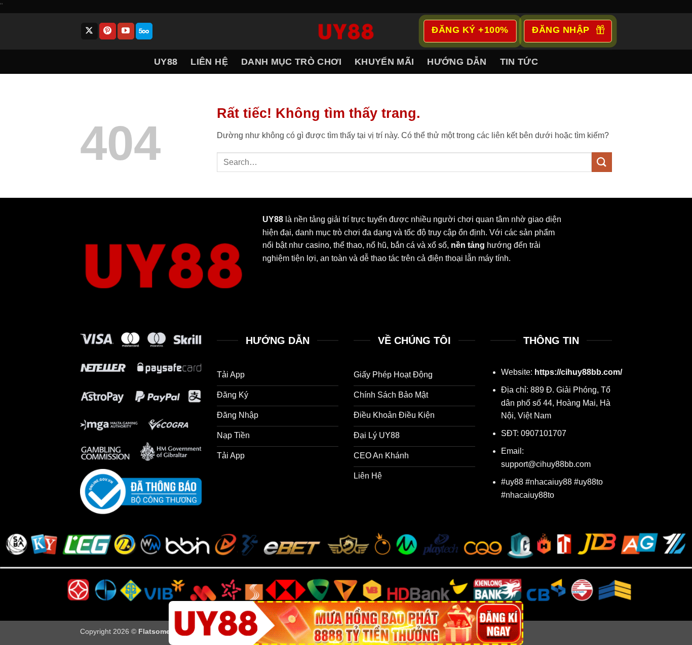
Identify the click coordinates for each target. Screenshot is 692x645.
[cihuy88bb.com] (346, 31)
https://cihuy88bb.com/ (578, 372)
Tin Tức (519, 62)
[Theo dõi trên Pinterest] (107, 31)
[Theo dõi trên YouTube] (126, 31)
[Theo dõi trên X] (89, 31)
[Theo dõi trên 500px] (144, 31)
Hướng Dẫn (456, 62)
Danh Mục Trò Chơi (291, 62)
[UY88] (346, 623)
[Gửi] (602, 162)
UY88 (165, 62)
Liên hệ (208, 62)
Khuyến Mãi (384, 62)
